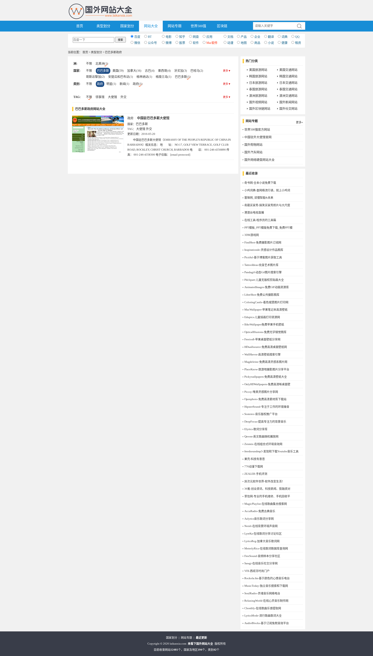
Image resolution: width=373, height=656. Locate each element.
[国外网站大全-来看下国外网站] (101, 5)
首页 (79, 26)
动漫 (230, 42)
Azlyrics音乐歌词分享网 (259, 518)
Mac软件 (212, 42)
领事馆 (99, 97)
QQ (297, 36)
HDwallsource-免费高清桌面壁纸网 (265, 346)
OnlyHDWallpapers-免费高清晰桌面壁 (267, 384)
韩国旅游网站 (258, 76)
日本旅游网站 (258, 82)
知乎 (182, 36)
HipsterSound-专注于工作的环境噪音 (266, 406)
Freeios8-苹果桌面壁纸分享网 (262, 339)
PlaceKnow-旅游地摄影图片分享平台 (266, 369)
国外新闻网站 (288, 102)
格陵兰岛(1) (163, 76)
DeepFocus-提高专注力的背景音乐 (265, 421)
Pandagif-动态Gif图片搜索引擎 (263, 272)
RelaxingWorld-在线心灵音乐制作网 (266, 600)
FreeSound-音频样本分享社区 (262, 556)
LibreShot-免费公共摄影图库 (261, 294)
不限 (89, 63)
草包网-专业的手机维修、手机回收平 (267, 496)
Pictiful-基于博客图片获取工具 (263, 257)
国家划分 (127, 26)
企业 (257, 36)
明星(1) (111, 83)
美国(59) (118, 70)
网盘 (196, 36)
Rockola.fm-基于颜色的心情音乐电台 (267, 578)
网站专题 (175, 26)
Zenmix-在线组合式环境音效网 (263, 444)
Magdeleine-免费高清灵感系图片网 (265, 361)
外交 (123, 97)
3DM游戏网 (251, 235)
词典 (284, 36)
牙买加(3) (180, 70)
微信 (137, 42)
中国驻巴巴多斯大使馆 (153, 118)
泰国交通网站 (288, 89)
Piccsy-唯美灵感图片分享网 (261, 391)
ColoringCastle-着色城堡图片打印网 (266, 302)
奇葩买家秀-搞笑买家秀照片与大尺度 (267, 205)
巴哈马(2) (196, 70)
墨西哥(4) (164, 70)
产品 (244, 36)
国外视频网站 (258, 102)
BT (150, 36)
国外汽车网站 (253, 152)
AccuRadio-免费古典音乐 (259, 511)
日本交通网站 (288, 82)
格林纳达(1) (144, 76)
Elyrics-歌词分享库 (255, 429)
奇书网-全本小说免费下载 (260, 182)
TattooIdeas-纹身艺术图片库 (261, 264)
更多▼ (227, 70)
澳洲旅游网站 (258, 95)
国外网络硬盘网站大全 (259, 159)
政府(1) (137, 83)
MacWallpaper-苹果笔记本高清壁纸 (266, 309)
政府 (100, 83)
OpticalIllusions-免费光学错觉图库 (265, 332)
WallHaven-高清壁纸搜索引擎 (262, 354)
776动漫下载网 (253, 466)
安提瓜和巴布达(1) (120, 76)
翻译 (271, 36)
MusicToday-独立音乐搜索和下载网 (266, 585)
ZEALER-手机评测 (255, 473)
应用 (209, 36)
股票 (182, 42)
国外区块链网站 (259, 108)
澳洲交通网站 (288, 95)
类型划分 (103, 26)
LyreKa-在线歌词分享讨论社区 (263, 533)
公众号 (152, 42)
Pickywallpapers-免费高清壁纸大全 (265, 376)
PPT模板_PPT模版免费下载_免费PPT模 (268, 227)
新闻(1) (124, 83)
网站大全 (151, 26)
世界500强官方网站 (257, 129)
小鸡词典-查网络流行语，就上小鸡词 (267, 190)
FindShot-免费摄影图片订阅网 (262, 242)
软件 (196, 42)
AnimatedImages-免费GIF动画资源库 (266, 287)
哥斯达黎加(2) (95, 76)
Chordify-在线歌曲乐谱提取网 (262, 608)
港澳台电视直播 (254, 212)
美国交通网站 (288, 69)
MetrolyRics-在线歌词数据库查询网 (266, 548)
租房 (298, 42)
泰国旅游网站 (258, 89)
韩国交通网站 (288, 76)
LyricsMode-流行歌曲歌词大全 (263, 615)
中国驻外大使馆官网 (258, 137)
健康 (284, 42)
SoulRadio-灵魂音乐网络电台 (262, 593)
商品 (257, 42)
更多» (299, 122)
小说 (271, 42)
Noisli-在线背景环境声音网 (261, 526)
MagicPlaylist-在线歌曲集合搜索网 (265, 503)
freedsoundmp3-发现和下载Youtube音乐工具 (271, 451)
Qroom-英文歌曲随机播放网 (261, 436)
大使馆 (112, 97)
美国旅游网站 (258, 69)
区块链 (222, 26)
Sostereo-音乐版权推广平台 (261, 414)
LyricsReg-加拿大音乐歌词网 (262, 541)
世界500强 (198, 26)
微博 (169, 42)
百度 (137, 36)
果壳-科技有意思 (254, 458)
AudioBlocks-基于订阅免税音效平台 (266, 623)
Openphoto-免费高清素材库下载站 (265, 399)
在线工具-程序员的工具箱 (260, 220)
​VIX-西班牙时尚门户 (257, 570)
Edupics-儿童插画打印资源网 (262, 317)
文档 (230, 36)
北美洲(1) (101, 63)
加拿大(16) (134, 70)
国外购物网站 (253, 144)
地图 (244, 42)
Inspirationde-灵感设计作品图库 (263, 249)
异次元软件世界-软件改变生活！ (264, 481)
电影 (169, 36)
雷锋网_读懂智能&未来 (258, 197)
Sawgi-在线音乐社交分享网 (261, 563)
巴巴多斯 (103, 70)
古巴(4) (150, 70)
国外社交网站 (288, 108)
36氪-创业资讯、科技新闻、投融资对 (267, 488)
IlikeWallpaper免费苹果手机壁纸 (264, 324)
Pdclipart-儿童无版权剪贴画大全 (264, 279)
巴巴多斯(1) (183, 76)
